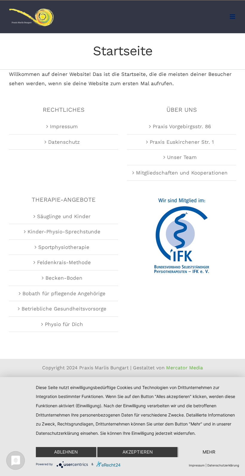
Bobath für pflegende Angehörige (63, 293)
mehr (209, 452)
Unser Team (182, 157)
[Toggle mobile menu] (233, 16)
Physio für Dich (64, 324)
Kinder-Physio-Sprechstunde (63, 232)
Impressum (64, 126)
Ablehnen (66, 452)
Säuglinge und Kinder (64, 216)
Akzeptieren (137, 452)
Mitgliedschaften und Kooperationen (182, 173)
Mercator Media (184, 368)
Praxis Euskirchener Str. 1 (182, 142)
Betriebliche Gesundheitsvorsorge (64, 309)
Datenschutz (64, 142)
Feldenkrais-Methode (64, 262)
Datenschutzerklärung (223, 465)
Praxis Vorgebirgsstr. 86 (182, 126)
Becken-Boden (63, 278)
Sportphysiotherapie (63, 247)
